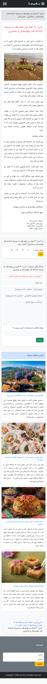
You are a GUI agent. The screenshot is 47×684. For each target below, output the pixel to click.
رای (40, 253)
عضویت (39, 663)
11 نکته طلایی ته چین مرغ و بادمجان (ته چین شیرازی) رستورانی (25, 522)
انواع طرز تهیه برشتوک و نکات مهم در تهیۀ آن (28, 586)
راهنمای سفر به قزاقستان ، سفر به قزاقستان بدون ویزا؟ (25, 395)
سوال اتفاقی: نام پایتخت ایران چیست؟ (28, 328)
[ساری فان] (37, 4)
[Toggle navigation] (4, 3)
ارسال (40, 339)
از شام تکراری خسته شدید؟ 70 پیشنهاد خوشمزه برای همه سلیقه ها (24, 458)
